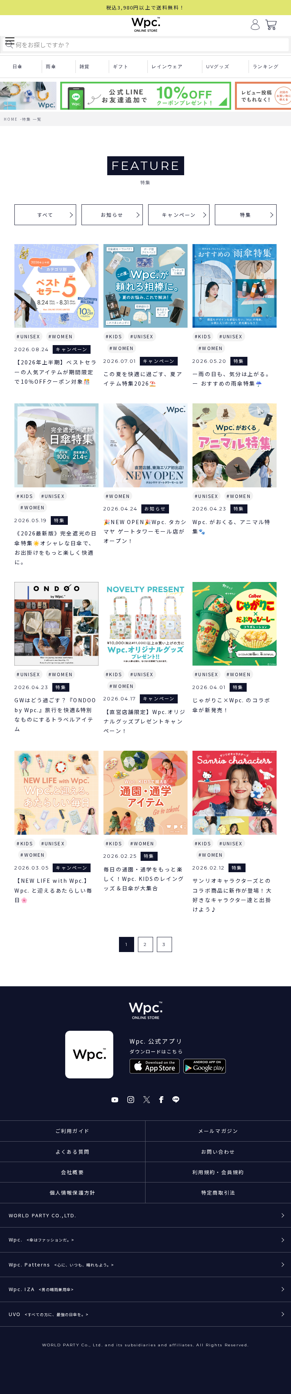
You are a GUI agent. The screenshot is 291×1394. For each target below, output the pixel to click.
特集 (245, 214)
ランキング (266, 66)
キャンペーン (179, 214)
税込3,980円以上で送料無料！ (145, 7)
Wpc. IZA (41, 1289)
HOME (11, 119)
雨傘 (51, 66)
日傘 (18, 66)
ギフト (120, 66)
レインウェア (167, 66)
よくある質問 (72, 1151)
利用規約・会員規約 (218, 1172)
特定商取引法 (218, 1192)
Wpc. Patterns (61, 1264)
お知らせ (112, 214)
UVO (49, 1314)
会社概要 (72, 1172)
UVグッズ (218, 66)
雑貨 (85, 66)
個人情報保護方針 (72, 1192)
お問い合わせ (218, 1151)
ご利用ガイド (72, 1130)
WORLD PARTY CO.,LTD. (43, 1215)
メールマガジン (218, 1130)
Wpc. (41, 1239)
